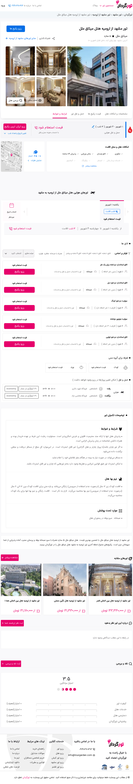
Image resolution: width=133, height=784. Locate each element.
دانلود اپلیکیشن (12, 762)
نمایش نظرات (36, 160)
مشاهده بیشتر (91, 166)
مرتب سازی (29, 253)
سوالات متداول (37, 753)
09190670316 (17, 5)
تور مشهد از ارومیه (101, 15)
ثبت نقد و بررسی (13, 664)
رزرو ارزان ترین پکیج (14, 126)
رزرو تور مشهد (57, 762)
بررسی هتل (14, 100)
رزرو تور (60, 749)
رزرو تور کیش (58, 758)
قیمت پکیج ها (94, 114)
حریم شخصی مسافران (34, 758)
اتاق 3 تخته (86, 253)
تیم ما (16, 758)
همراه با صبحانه (56, 253)
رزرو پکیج (19, 271)
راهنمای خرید (38, 749)
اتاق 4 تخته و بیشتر (73, 253)
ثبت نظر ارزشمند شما (14, 623)
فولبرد (41, 253)
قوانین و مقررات (37, 762)
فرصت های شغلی (11, 767)
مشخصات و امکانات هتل (116, 114)
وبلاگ (94, 5)
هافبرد (46, 253)
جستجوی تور (108, 5)
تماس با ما (37, 5)
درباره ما (27, 5)
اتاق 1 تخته (106, 253)
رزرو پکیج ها (16, 29)
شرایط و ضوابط (60, 114)
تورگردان (128, 15)
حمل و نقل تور (77, 114)
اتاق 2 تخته (96, 253)
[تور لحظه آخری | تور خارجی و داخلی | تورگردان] (124, 4)
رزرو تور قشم (58, 767)
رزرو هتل (60, 753)
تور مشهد (117, 15)
